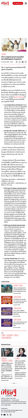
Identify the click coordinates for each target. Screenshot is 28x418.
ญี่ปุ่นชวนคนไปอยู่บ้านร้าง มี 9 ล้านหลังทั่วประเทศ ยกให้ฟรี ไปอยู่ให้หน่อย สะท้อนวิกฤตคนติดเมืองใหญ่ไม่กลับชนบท (19, 291)
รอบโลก (20, 285)
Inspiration (4, 360)
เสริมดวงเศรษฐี (17, 297)
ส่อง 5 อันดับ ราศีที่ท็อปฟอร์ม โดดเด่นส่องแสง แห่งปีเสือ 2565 (20, 312)
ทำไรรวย (16, 335)
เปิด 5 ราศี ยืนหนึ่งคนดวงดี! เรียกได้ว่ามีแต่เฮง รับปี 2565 (20, 323)
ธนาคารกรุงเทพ (19, 97)
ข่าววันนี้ (3, 54)
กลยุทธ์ (3, 335)
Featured (4, 358)
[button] (11, 383)
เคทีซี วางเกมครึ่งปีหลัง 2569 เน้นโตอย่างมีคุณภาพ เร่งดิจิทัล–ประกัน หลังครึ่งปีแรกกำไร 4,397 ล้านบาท (20, 365)
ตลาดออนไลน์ (9, 335)
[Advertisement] (14, 22)
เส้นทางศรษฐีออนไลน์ (6, 338)
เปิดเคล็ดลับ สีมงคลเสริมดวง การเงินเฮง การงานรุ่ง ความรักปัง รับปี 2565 (19, 301)
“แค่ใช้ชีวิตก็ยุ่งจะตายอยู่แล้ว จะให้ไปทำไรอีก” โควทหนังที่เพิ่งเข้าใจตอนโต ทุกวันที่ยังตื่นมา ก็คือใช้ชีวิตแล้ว (7, 368)
